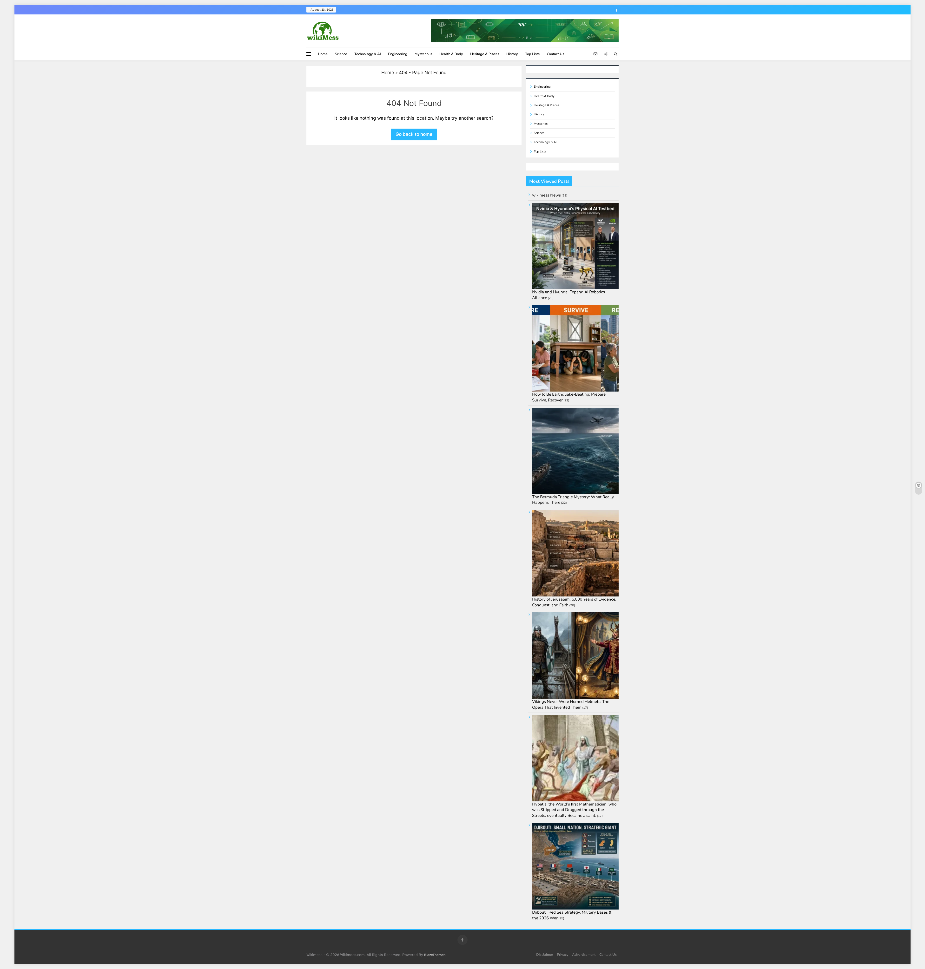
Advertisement (583, 954)
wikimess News (546, 195)
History (512, 54)
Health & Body (451, 54)
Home (323, 54)
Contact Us (555, 54)
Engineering (397, 54)
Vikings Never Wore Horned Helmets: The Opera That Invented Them (570, 704)
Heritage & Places (484, 54)
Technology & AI (367, 54)
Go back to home (414, 134)
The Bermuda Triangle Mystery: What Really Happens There (573, 499)
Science (341, 54)
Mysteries (541, 124)
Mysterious (423, 54)
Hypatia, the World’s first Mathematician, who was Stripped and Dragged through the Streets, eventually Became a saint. (574, 809)
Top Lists (532, 54)
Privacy (562, 954)
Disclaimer (544, 954)
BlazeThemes (434, 955)
